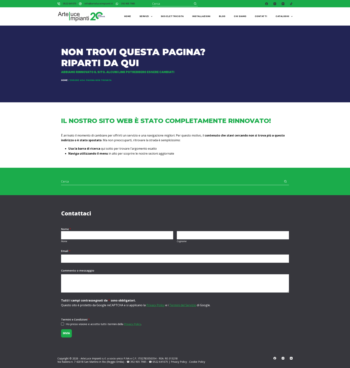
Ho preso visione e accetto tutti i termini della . (104, 324)
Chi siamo (240, 16)
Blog (222, 16)
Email (65, 251)
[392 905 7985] (117, 3)
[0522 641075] (58, 3)
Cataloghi (282, 16)
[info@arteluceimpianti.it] (80, 3)
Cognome (181, 241)
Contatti (261, 16)
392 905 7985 (128, 3)
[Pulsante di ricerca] (195, 3)
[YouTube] (283, 3)
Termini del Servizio (182, 305)
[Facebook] (266, 3)
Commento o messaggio (77, 270)
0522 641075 (69, 3)
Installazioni (201, 16)
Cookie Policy (197, 361)
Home (127, 16)
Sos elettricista (172, 16)
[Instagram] (274, 3)
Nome (64, 241)
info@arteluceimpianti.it (98, 3)
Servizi (144, 16)
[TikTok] (291, 3)
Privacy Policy (155, 305)
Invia (66, 333)
